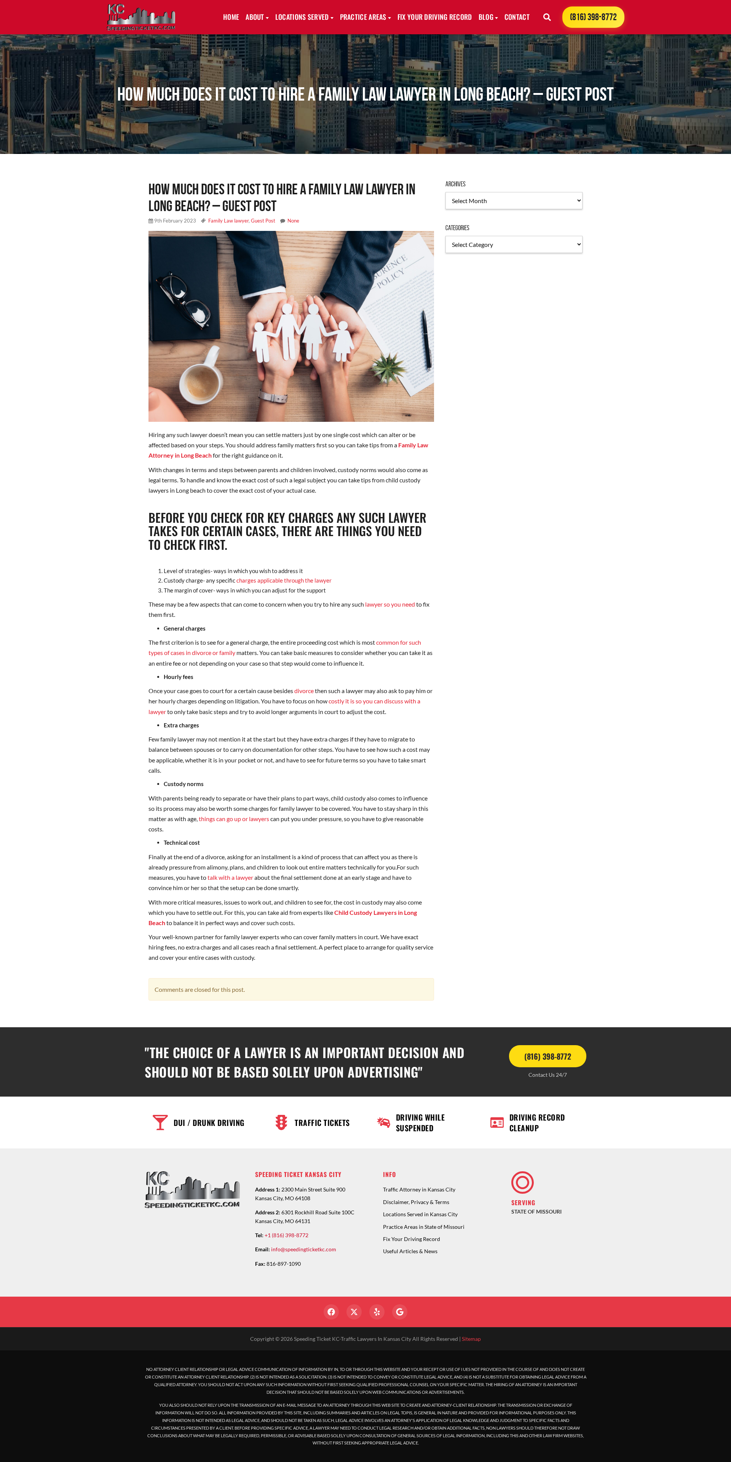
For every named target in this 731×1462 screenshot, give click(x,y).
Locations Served (302, 17)
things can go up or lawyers (234, 818)
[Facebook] (331, 1311)
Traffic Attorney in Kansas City (419, 1189)
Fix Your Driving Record (434, 17)
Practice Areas (363, 17)
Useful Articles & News (410, 1251)
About (255, 17)
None (293, 221)
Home (231, 17)
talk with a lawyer (230, 877)
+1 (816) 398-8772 (286, 1235)
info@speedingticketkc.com (303, 1249)
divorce (304, 690)
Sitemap (471, 1338)
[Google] (399, 1311)
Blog (486, 17)
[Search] (547, 17)
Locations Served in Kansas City (420, 1214)
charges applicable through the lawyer (284, 580)
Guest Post (263, 221)
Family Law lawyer (228, 221)
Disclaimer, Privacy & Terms (416, 1202)
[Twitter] (354, 1311)
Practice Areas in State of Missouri (423, 1226)
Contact (517, 17)
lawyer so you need (390, 604)
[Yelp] (377, 1311)
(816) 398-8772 (593, 17)
